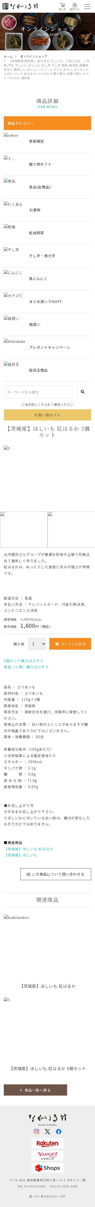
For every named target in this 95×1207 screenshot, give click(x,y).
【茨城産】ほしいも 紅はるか (28, 848)
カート (62, 9)
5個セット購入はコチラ (24, 660)
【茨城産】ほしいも (20, 854)
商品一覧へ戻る (38, 1090)
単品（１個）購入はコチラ (26, 666)
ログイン (75, 9)
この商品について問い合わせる (58, 874)
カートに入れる (73, 643)
